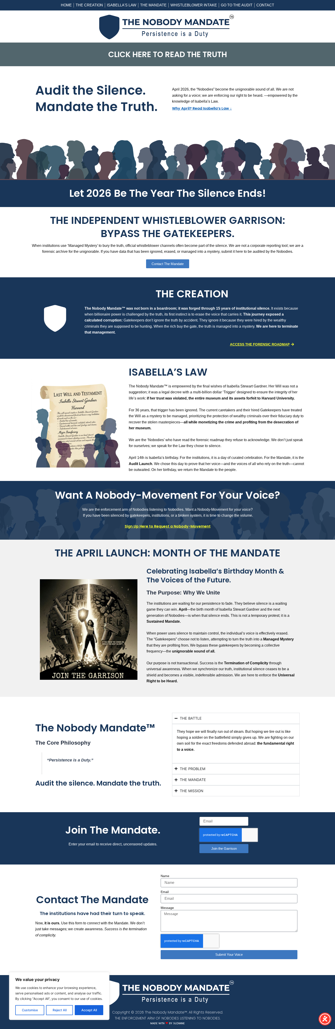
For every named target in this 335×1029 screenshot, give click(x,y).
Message (167, 908)
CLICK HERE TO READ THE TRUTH (167, 54)
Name (165, 876)
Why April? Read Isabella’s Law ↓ (202, 108)
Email (165, 892)
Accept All (89, 1010)
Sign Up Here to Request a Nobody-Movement (168, 526)
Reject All (60, 1010)
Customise (30, 1010)
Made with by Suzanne (167, 1024)
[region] (59, 996)
